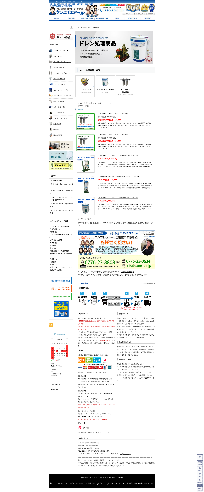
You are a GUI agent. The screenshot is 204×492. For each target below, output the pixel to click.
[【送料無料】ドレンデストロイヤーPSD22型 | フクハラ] (85, 171)
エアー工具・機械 (59, 107)
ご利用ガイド (132, 19)
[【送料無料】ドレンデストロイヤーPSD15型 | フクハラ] (86, 192)
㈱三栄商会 (54, 389)
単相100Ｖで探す (56, 180)
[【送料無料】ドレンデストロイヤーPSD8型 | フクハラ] (85, 214)
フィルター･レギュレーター (62, 73)
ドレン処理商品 (58, 112)
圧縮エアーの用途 (56, 270)
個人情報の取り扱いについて (89, 477)
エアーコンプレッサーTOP (84, 27)
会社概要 (120, 477)
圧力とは (53, 262)
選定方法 (71, 19)
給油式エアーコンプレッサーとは (61, 267)
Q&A (117, 19)
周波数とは (53, 232)
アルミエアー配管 (59, 84)
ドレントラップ (85, 89)
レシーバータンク (59, 67)
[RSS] (51, 326)
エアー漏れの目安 (56, 240)
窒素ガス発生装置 (59, 79)
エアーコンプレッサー (60, 50)
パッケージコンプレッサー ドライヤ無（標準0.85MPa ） (61, 198)
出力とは (53, 245)
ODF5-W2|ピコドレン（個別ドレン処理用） (113, 134)
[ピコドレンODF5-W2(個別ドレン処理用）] (85, 149)
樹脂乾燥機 (57, 124)
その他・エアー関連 (60, 118)
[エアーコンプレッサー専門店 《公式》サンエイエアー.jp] (67, 15)
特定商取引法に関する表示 (107, 477)
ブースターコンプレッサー (62, 62)
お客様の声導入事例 (102, 19)
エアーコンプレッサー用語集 (59, 221)
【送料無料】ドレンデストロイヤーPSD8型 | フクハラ (118, 198)
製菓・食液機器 (58, 101)
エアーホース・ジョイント (62, 96)
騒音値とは (53, 264)
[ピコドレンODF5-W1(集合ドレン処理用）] (85, 128)
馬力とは (53, 248)
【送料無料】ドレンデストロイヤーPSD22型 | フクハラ (118, 155)
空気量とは (53, 259)
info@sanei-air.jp (127, 272)
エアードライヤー (59, 56)
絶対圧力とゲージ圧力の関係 (59, 251)
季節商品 (56, 129)
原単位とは (53, 243)
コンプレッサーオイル (60, 90)
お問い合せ (147, 19)
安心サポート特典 (86, 19)
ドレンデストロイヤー (105, 89)
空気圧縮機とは (55, 229)
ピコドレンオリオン (125, 91)
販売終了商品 (57, 135)
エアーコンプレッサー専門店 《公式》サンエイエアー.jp (65, 1)
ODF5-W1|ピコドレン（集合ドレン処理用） (113, 113)
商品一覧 (56, 19)
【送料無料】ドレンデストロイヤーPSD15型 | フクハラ (118, 177)
